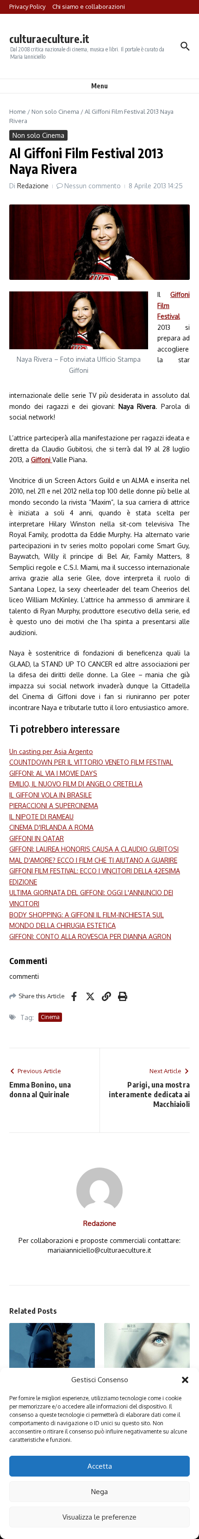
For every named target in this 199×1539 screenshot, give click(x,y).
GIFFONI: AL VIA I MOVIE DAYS (53, 773)
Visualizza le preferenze (99, 1517)
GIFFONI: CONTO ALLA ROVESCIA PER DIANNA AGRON (90, 936)
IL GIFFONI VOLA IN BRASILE (50, 795)
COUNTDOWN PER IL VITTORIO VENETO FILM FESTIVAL (91, 762)
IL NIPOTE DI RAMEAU (41, 817)
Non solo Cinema (55, 111)
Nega (99, 1491)
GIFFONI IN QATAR (36, 838)
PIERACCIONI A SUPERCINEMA (53, 806)
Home (17, 111)
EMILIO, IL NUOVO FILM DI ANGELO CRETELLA (76, 784)
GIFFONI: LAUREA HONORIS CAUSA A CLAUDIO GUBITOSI (94, 849)
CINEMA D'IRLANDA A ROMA (51, 827)
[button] (185, 1379)
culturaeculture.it (49, 38)
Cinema (50, 1017)
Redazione (33, 186)
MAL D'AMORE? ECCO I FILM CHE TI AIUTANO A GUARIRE (93, 860)
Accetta (99, 1466)
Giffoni (41, 460)
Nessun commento (92, 186)
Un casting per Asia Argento (51, 751)
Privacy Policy (27, 6)
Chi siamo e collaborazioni (88, 6)
